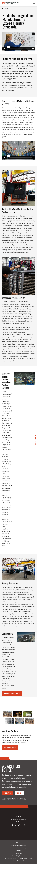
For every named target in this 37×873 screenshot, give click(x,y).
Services (19, 793)
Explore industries (10, 748)
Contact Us (7, 793)
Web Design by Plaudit (18, 860)
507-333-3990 (21, 819)
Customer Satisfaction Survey (14, 799)
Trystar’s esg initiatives (12, 693)
